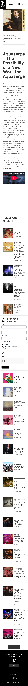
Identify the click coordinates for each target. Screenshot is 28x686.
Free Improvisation (15, 39)
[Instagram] (24, 4)
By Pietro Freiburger (18, 456)
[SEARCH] (15, 4)
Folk (21, 402)
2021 (7, 42)
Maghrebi (16, 567)
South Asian (17, 536)
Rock (15, 266)
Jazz (15, 430)
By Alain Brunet (17, 580)
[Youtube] (26, 4)
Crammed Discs (10, 35)
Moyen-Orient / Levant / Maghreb (18, 569)
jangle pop (20, 388)
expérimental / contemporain (18, 285)
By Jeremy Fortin (17, 544)
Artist (5, 353)
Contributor (7, 350)
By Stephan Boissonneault (19, 277)
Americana (16, 402)
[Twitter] (13, 683)
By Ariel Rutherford (17, 299)
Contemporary (21, 36)
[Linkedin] (18, 683)
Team (13, 677)
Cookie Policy (14, 675)
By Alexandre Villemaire (18, 604)
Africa (23, 610)
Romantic (16, 445)
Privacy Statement (13, 674)
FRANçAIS (10, 4)
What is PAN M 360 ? (13, 678)
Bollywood (17, 535)
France (9, 34)
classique (22, 229)
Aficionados (7, 344)
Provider (6, 351)
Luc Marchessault (9, 83)
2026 (20, 243)
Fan (5, 348)
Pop (18, 266)
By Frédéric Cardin (17, 236)
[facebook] (22, 4)
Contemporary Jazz (8, 38)
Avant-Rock (14, 36)
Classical (16, 229)
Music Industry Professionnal (11, 346)
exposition (17, 286)
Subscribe (14, 665)
